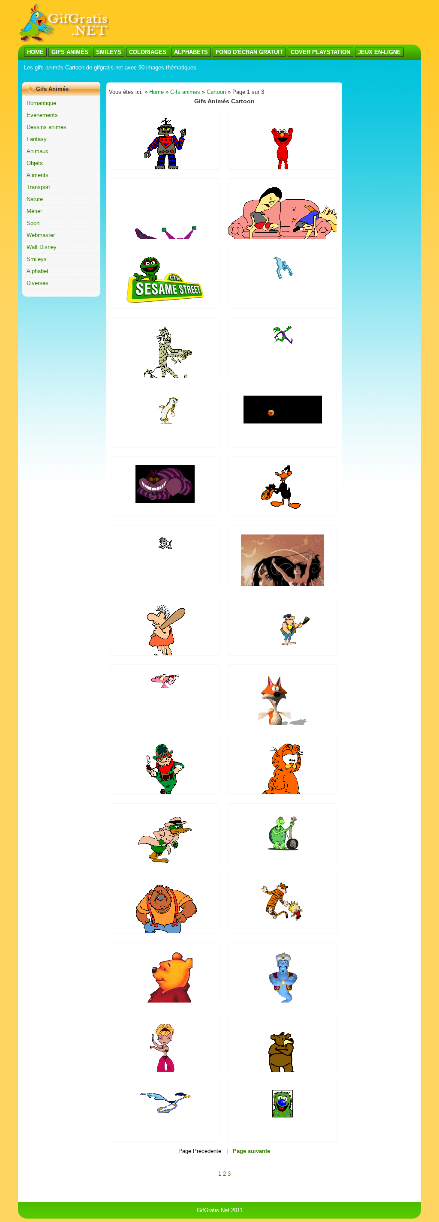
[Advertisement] (178, 76)
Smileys (37, 259)
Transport (38, 187)
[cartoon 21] (282, 277)
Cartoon (216, 92)
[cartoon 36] (282, 507)
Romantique (41, 103)
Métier (34, 211)
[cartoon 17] (165, 422)
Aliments (37, 175)
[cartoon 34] (165, 301)
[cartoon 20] (282, 920)
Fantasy (37, 139)
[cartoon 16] (165, 686)
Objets (35, 163)
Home (156, 92)
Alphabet (37, 271)
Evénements (42, 115)
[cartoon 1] (282, 848)
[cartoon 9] (283, 644)
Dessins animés (46, 127)
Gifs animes (185, 92)
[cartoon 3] (283, 345)
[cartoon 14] (165, 1112)
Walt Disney (42, 247)
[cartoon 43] (282, 1115)
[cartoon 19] (165, 553)
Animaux (37, 151)
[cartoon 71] (165, 501)
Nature (35, 199)
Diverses (37, 283)
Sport (33, 223)
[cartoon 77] (283, 421)
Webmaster (41, 235)
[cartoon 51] (165, 167)
